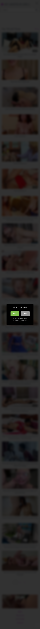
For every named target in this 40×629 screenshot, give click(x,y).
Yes (14, 314)
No (25, 314)
